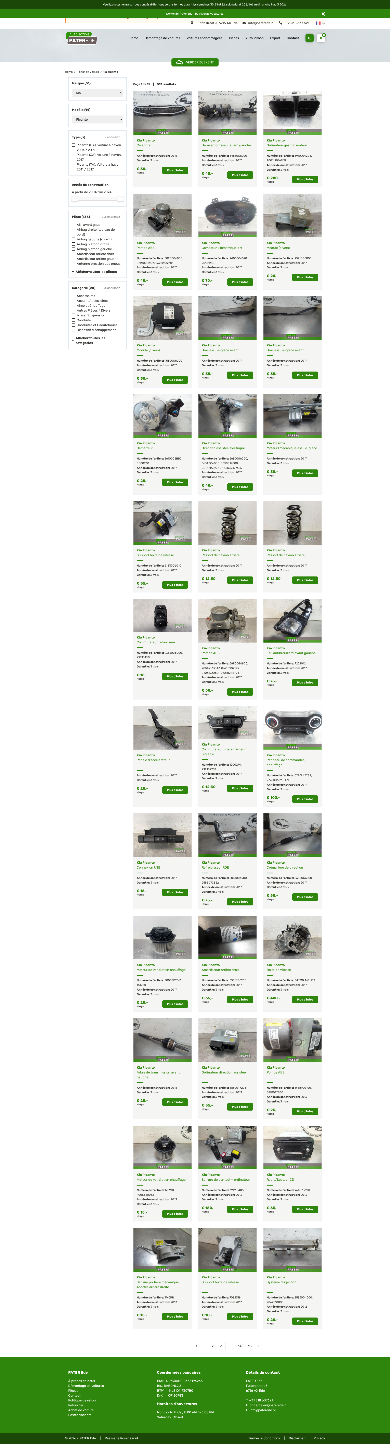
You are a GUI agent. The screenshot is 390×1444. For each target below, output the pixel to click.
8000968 (143, 463)
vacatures (216, 13)
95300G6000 (173, 360)
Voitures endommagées (204, 38)
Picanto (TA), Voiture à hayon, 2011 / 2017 (99, 167)
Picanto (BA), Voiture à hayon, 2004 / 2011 (99, 147)
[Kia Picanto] (162, 113)
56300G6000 (238, 458)
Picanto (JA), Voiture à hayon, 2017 (99, 157)
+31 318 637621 (261, 1400)
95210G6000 (303, 258)
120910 (169, 1190)
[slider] (74, 199)
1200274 (235, 764)
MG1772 (310, 980)
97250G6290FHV (278, 780)
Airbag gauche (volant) (94, 239)
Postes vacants (79, 1415)
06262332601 (164, 263)
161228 (141, 985)
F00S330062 (145, 1195)
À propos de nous (81, 1381)
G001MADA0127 (212, 468)
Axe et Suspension (91, 315)
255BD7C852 (210, 882)
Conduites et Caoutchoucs (97, 325)
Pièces (234, 38)
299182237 (209, 769)
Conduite (84, 320)
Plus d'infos (175, 170)
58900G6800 (173, 258)
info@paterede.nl (260, 23)
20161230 (208, 263)
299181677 (143, 657)
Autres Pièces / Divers (93, 310)
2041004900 (238, 878)
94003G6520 (238, 258)
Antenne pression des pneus (98, 264)
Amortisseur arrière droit (95, 254)
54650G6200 (238, 155)
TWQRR (169, 1297)
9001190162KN (276, 160)
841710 (299, 980)
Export (275, 38)
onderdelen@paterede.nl (268, 1405)
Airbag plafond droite (93, 244)
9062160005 (275, 1302)
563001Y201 (238, 1087)
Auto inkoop (254, 38)
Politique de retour (82, 1400)
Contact (293, 38)
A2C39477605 (233, 468)
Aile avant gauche (90, 225)
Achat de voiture (81, 1410)
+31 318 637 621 (296, 23)
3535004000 (303, 1297)
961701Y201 (302, 1190)
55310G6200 (238, 980)
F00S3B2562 (173, 980)
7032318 (235, 1297)
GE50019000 (229, 463)
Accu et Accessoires (92, 301)
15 (250, 1346)
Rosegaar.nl (129, 1438)
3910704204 (303, 155)
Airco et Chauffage (91, 305)
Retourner (75, 1405)
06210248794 (230, 673)
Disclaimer (297, 1438)
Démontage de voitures (162, 38)
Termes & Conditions (264, 1438)
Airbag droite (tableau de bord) (96, 232)
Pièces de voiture (88, 72)
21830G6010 (173, 565)
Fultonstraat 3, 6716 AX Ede (216, 23)
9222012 (300, 663)
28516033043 (211, 668)
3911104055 (237, 1190)
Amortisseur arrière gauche (97, 259)
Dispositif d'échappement (96, 330)
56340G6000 (210, 463)
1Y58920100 (303, 1087)
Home (133, 38)
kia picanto (110, 72)
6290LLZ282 (303, 775)
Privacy (319, 1438)
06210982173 (145, 263)
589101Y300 (275, 1092)
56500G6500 (303, 878)
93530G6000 (173, 653)
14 (240, 1346)
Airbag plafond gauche (94, 249)
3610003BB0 (173, 458)
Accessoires (86, 296)
